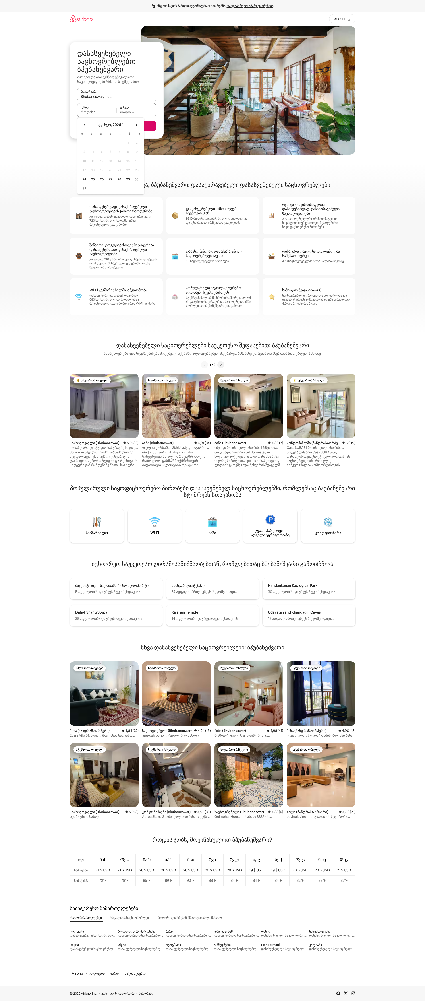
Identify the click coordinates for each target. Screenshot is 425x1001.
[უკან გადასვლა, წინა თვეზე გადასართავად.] (85, 125)
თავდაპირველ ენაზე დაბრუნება (250, 6)
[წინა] (204, 364)
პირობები (146, 993)
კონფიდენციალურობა (118, 993)
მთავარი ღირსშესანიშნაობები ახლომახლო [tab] (190, 918)
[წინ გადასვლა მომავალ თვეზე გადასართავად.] (136, 125)
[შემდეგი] (220, 364)
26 (102, 179)
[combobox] (117, 96)
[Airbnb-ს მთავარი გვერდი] (81, 19)
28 (119, 179)
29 (128, 179)
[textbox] (97, 112)
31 (84, 188)
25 (93, 179)
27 (110, 179)
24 (84, 179)
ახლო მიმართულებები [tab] (86, 918)
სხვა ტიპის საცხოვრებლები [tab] (130, 918)
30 (137, 179)
